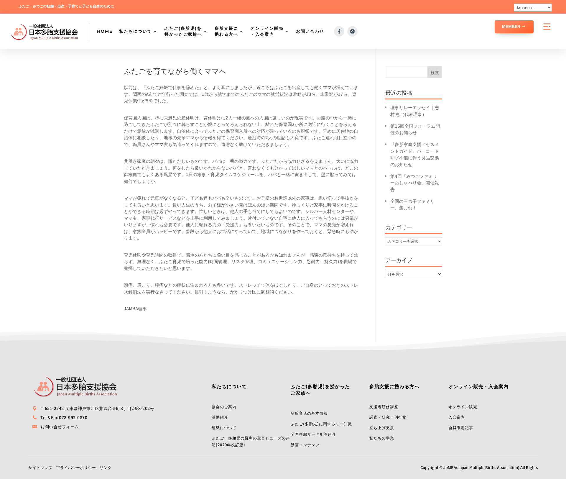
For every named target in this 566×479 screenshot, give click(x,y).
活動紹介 (220, 417)
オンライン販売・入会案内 (267, 31)
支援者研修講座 (383, 406)
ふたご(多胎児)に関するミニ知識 (321, 423)
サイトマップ (40, 467)
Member (511, 26)
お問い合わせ (310, 31)
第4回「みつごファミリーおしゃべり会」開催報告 (414, 182)
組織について (224, 427)
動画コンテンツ (305, 444)
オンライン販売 (462, 406)
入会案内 (456, 417)
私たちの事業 (381, 438)
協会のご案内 (224, 406)
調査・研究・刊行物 (388, 417)
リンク (106, 467)
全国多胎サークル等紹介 (313, 434)
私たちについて (135, 31)
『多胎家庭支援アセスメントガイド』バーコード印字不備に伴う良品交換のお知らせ (414, 154)
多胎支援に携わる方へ (226, 31)
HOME (105, 31)
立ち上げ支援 (381, 427)
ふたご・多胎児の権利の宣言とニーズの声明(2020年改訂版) (251, 441)
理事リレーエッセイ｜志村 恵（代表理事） (414, 110)
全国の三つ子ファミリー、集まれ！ (412, 204)
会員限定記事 (460, 427)
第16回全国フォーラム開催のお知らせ (415, 129)
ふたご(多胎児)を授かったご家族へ (183, 31)
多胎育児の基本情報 (309, 413)
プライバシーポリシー (76, 467)
